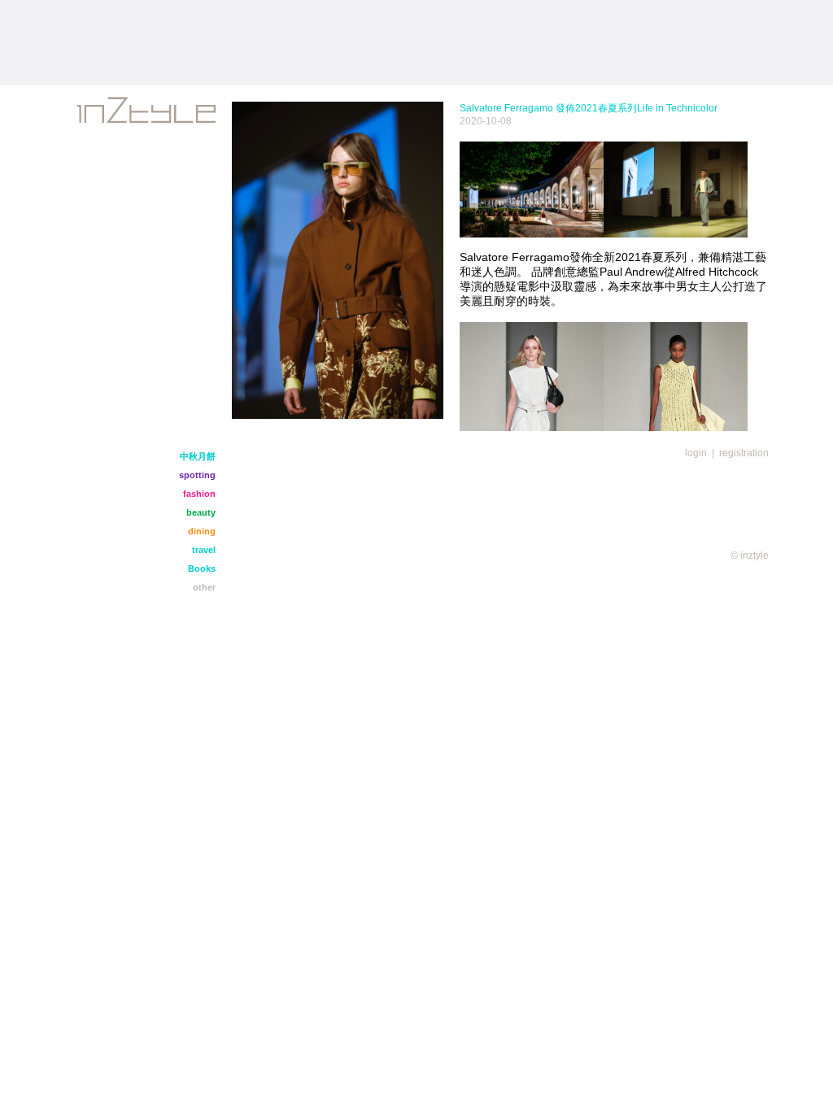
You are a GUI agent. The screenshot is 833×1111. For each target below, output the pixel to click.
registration (744, 453)
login (696, 453)
